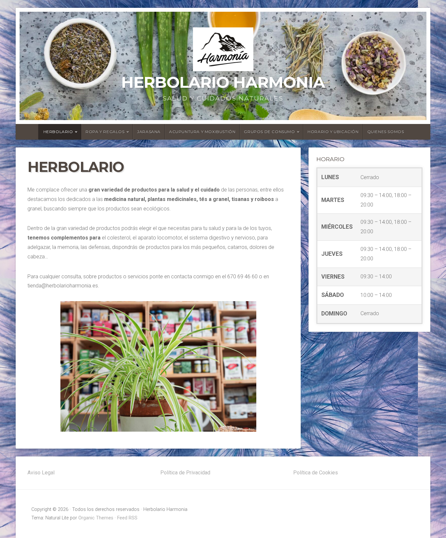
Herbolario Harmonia (223, 82)
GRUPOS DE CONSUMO (269, 131)
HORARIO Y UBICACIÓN (333, 131)
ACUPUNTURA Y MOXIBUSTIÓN (202, 131)
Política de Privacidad (185, 472)
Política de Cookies (315, 472)
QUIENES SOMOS (385, 131)
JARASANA (149, 131)
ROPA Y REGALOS (105, 131)
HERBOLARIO (58, 131)
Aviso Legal (41, 472)
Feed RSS (127, 518)
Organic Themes (95, 518)
